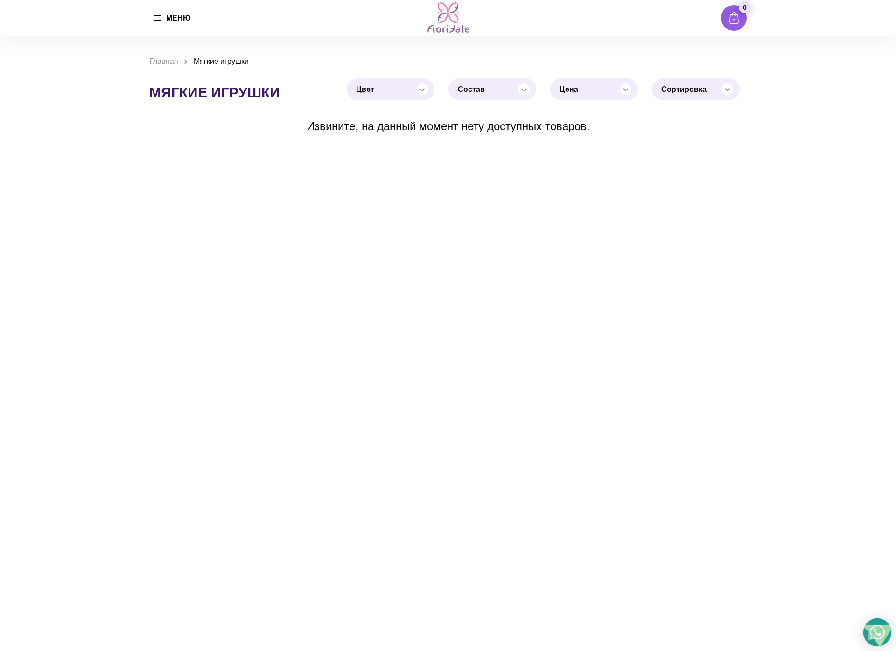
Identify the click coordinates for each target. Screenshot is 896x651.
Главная (163, 61)
